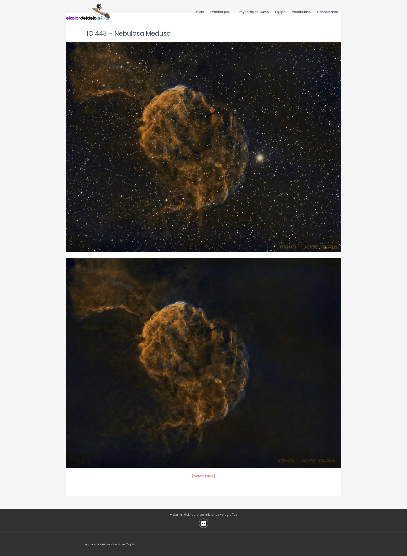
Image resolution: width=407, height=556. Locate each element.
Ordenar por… (220, 12)
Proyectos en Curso (253, 12)
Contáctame (327, 12)
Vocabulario (301, 12)
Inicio (200, 12)
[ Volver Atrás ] (203, 476)
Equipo (280, 12)
